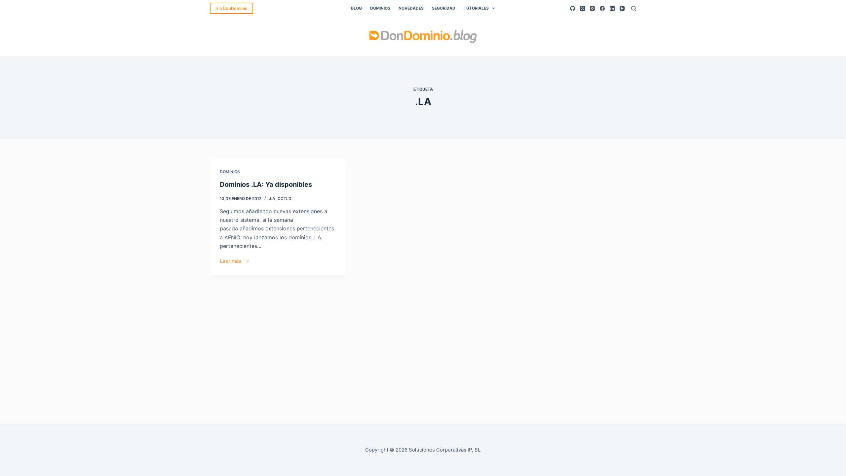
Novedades (411, 8)
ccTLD (284, 198)
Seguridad (443, 8)
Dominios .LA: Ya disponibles (266, 184)
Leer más (233, 261)
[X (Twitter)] (582, 8)
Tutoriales (476, 8)
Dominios (380, 8)
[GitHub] (572, 8)
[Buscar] (633, 8)
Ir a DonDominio (231, 8)
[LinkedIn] (612, 8)
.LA (272, 198)
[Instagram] (592, 8)
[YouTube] (622, 8)
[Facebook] (602, 8)
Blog (356, 8)
